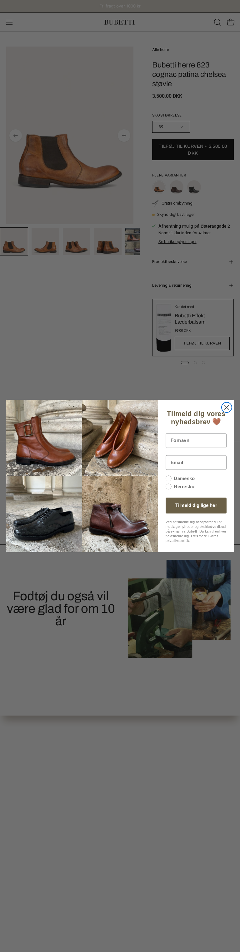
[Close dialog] (227, 407)
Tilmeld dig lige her (196, 505)
